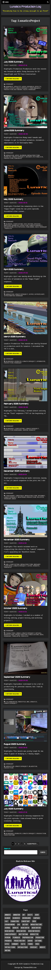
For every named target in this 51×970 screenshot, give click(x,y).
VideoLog (8, 228)
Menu (7, 2)
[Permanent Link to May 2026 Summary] (25, 180)
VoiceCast (33, 947)
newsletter (34, 934)
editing (30, 224)
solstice (40, 497)
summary (32, 89)
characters (10, 633)
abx (7, 564)
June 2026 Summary (14, 130)
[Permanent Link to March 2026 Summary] (25, 317)
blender (23, 155)
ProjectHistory (21, 634)
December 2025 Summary (17, 471)
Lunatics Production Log (25, 6)
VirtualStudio (23, 947)
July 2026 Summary (13, 62)
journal (7, 927)
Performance (35, 88)
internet (41, 495)
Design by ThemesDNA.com (25, 967)
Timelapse (16, 636)
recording (18, 89)
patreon (7, 937)
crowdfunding (10, 924)
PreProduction (28, 937)
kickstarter (25, 927)
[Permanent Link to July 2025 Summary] (25, 790)
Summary (9, 84)
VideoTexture (9, 835)
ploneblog (16, 937)
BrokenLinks (26, 918)
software (38, 940)
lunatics (33, 701)
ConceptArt (26, 921)
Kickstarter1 (36, 927)
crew (34, 921)
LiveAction (24, 225)
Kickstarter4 (21, 931)
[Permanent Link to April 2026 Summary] (25, 250)
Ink (28, 701)
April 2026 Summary (14, 269)
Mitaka (38, 633)
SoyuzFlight (39, 294)
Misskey (29, 157)
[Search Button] (47, 2)
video (37, 944)
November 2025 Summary (17, 540)
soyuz (31, 294)
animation (10, 155)
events (6, 88)
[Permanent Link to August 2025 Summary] (25, 725)
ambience (9, 86)
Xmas (14, 498)
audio (24, 86)
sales (25, 89)
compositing (18, 224)
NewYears (22, 497)
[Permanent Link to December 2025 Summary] (25, 452)
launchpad (8, 566)
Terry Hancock (10, 65)
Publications (33, 634)
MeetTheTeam (23, 934)
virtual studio (10, 947)
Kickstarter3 (9, 931)
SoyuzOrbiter (9, 295)
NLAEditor (33, 766)
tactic (23, 944)
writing (7, 950)
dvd (25, 224)
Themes (30, 944)
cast (6, 921)
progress (8, 940)
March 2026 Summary (15, 337)
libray (18, 633)
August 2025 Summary (15, 744)
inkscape (7, 225)
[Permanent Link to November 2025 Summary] (25, 520)
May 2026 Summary (13, 199)
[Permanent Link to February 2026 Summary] (25, 385)
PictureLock (38, 157)
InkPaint (37, 564)
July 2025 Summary (13, 809)
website (32, 430)
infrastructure (33, 155)
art (24, 914)
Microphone (9, 227)
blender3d (10, 361)
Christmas (19, 495)
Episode (37, 224)
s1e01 (37, 227)
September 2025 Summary (17, 677)
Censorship (10, 495)
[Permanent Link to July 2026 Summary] (25, 43)
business (30, 86)
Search (7, 849)
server (25, 430)
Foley (12, 88)
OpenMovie (40, 361)
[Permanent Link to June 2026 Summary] (25, 111)
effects (38, 86)
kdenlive (7, 157)
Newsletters (9, 634)
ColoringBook (11, 701)
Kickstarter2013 (34, 931)
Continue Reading (13, 79)
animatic (8, 914)
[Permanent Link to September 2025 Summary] (25, 658)
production (8, 89)
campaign (36, 918)
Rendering (18, 430)
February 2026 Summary (16, 404)
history (25, 924)
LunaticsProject (22, 88)
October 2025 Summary (15, 608)
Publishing (30, 227)
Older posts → (32, 843)
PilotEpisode (19, 227)
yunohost (18, 158)
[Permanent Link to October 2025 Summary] (25, 589)
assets (30, 914)
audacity (17, 86)
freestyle (22, 701)
